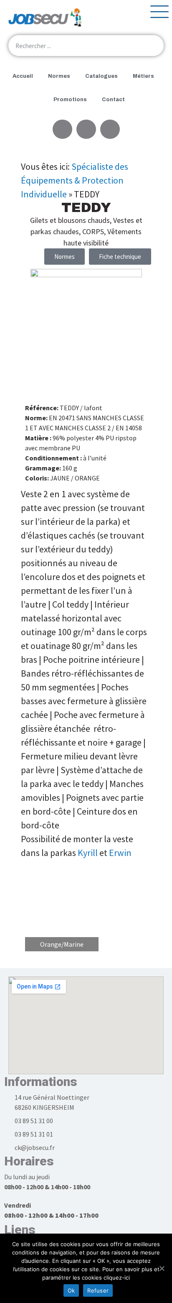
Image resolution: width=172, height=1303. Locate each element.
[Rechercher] (153, 45)
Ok (71, 1290)
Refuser (98, 1290)
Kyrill (88, 852)
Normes (59, 76)
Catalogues (101, 76)
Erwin (120, 852)
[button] (120, 256)
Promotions (70, 99)
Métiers (143, 76)
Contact (113, 99)
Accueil (23, 76)
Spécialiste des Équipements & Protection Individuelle (74, 180)
